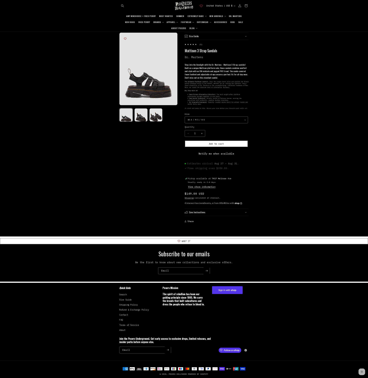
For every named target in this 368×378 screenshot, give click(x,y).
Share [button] (191, 221)
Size (187, 114)
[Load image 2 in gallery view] (141, 115)
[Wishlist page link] (201, 5)
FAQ (121, 320)
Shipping (189, 198)
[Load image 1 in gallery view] (126, 115)
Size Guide (125, 299)
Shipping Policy (128, 304)
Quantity (189, 127)
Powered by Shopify (198, 374)
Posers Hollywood (178, 374)
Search (123, 294)
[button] (122, 6)
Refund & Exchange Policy (134, 310)
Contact (123, 315)
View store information (201, 187)
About (122, 330)
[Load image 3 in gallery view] (156, 115)
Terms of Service (129, 325)
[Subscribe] (206, 270)
